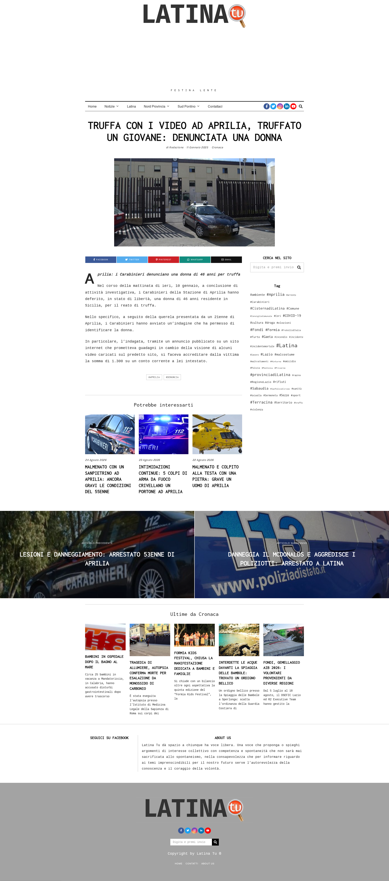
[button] (299, 267)
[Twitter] (273, 106)
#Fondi (257, 329)
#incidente (296, 337)
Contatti (192, 863)
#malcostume (285, 354)
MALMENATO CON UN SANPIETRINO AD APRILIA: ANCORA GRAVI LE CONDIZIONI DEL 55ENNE (108, 479)
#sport (296, 395)
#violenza (256, 409)
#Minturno (275, 361)
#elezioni (284, 322)
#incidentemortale (262, 346)
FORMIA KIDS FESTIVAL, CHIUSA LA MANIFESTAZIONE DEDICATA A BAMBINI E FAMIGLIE (194, 663)
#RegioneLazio (260, 381)
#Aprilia (154, 377)
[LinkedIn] (287, 106)
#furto (255, 337)
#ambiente (257, 294)
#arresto (291, 295)
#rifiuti (279, 381)
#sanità (296, 388)
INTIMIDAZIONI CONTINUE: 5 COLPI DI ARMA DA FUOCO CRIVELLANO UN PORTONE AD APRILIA (163, 479)
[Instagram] (280, 106)
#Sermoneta (270, 395)
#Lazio (267, 354)
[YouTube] (293, 106)
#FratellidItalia (291, 330)
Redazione (176, 147)
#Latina (286, 345)
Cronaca (217, 147)
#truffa (298, 403)
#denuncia (172, 377)
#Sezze (284, 395)
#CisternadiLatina (267, 308)
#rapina (296, 375)
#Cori (277, 315)
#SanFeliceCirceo (280, 389)
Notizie (110, 106)
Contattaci (215, 106)
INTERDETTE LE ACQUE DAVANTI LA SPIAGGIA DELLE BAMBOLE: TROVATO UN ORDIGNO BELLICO (238, 672)
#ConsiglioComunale (261, 316)
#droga (270, 322)
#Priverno (280, 368)
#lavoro (254, 354)
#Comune (292, 308)
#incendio (281, 337)
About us (207, 863)
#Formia (272, 330)
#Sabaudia (259, 388)
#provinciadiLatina (270, 374)
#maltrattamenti (259, 361)
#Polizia (255, 368)
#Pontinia (267, 368)
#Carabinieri (260, 301)
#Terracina (261, 402)
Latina (131, 106)
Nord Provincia (154, 106)
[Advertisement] (194, 58)
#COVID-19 (292, 315)
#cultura (256, 322)
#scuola (256, 395)
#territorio (283, 402)
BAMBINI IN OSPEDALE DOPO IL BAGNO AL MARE (104, 661)
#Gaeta (267, 337)
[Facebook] (267, 106)
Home (92, 106)
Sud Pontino (187, 106)
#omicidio (289, 361)
